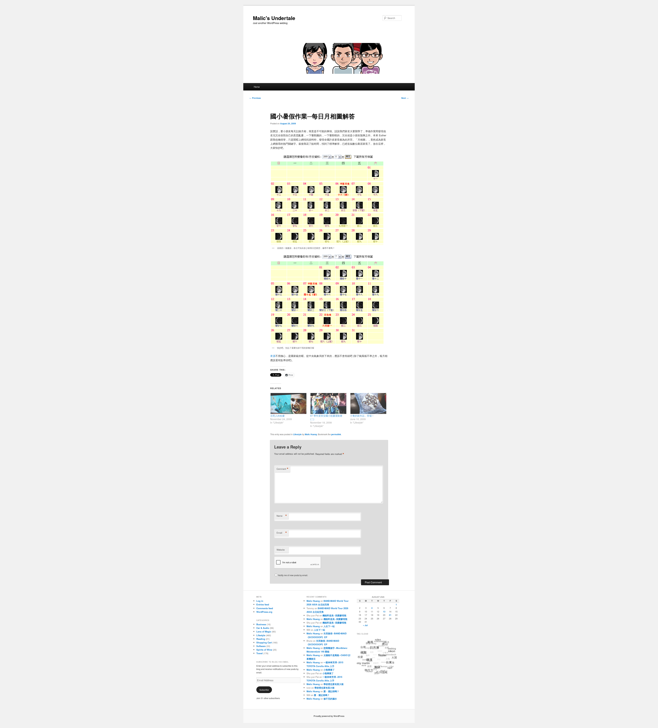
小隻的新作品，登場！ (362, 415)
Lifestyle (297, 434)
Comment (282, 469)
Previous (255, 97)
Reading (260, 638)
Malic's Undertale (274, 18)
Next (405, 97)
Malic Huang (311, 434)
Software (261, 646)
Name (282, 516)
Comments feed (264, 608)
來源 (272, 356)
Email (282, 533)
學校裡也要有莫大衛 (334, 684)
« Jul (365, 625)
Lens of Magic (263, 631)
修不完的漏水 (330, 698)
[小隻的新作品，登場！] (368, 403)
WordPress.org (264, 611)
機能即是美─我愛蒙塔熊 (334, 615)
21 (390, 615)
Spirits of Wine (264, 649)
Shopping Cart (264, 642)
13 (384, 611)
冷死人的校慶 (277, 415)
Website (281, 549)
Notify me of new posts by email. (293, 575)
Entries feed (262, 604)
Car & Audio (262, 628)
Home (257, 86)
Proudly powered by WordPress (329, 716)
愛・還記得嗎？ (331, 691)
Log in (259, 600)
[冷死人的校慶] (288, 403)
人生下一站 (329, 626)
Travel (259, 653)
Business (261, 624)
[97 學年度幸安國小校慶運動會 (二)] (328, 403)
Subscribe (264, 689)
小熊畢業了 (329, 669)
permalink (336, 434)
